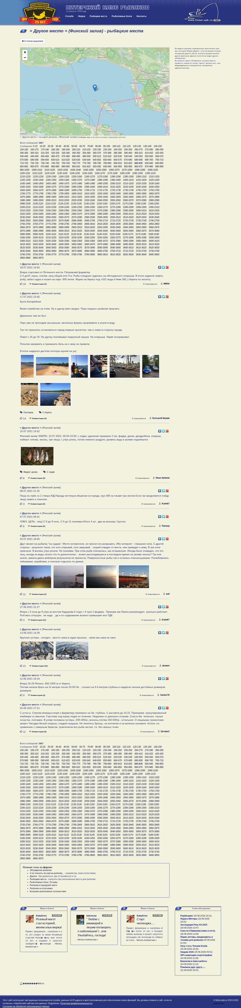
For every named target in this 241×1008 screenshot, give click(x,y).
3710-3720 (128, 251)
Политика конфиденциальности (76, 1003)
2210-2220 (38, 207)
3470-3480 (102, 244)
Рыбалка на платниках (41, 888)
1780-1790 (51, 193)
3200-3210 (38, 237)
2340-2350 (64, 210)
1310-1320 (154, 176)
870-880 (45, 166)
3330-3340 (64, 241)
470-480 (66, 156)
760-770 (76, 163)
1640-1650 (154, 186)
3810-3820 (115, 254)
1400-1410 (128, 180)
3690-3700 (102, 251)
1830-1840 (115, 193)
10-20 (42, 146)
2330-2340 (51, 210)
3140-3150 (102, 234)
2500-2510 (128, 214)
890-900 (66, 166)
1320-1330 (25, 180)
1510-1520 (128, 183)
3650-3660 (51, 251)
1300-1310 (141, 176)
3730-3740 (154, 251)
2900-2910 (76, 227)
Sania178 (165, 695)
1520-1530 (141, 183)
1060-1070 (114, 170)
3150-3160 (115, 234)
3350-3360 (89, 241)
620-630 (76, 159)
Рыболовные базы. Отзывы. (44, 882)
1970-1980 (154, 197)
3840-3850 (154, 254)
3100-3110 (51, 234)
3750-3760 (38, 254)
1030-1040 (75, 170)
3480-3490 (115, 244)
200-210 (76, 149)
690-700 (149, 159)
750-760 (66, 163)
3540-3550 (51, 247)
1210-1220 (25, 176)
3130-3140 (89, 234)
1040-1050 (88, 170)
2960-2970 (154, 227)
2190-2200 (153, 203)
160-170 (34, 149)
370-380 (107, 153)
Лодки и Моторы (188, 919)
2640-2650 (25, 220)
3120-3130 (76, 234)
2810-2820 (102, 224)
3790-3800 (89, 254)
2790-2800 (76, 224)
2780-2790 (64, 224)
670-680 (128, 159)
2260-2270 (102, 207)
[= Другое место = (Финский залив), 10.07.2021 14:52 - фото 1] (37, 457)
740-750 (55, 163)
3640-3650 (38, 251)
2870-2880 (38, 227)
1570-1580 (64, 186)
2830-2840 (128, 224)
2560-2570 (64, 217)
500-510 (97, 156)
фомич (166, 665)
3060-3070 (141, 230)
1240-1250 (64, 176)
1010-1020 (49, 170)
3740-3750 (25, 254)
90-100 (106, 146)
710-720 (24, 163)
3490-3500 (128, 244)
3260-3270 (115, 237)
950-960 (128, 166)
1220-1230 (38, 176)
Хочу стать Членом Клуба (193, 946)
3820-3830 (128, 254)
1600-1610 (102, 186)
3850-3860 (25, 258)
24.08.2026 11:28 (189, 958)
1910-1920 (76, 197)
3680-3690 (89, 251)
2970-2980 (25, 230)
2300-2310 (154, 207)
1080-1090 (140, 170)
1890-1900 (51, 197)
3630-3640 (25, 251)
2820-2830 (115, 224)
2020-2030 (76, 200)
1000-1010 (37, 170)
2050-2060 (115, 200)
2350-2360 (76, 210)
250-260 (128, 149)
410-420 (149, 153)
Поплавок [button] (28, 412)
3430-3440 (51, 244)
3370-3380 (115, 241)
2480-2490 (102, 214)
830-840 (149, 163)
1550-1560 (38, 186)
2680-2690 (76, 220)
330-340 (66, 153)
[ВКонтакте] (160, 266)
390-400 (128, 153)
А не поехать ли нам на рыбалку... (47, 873)
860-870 (34, 166)
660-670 (118, 159)
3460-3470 (89, 244)
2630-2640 (154, 217)
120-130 (137, 146)
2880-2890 (51, 227)
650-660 (107, 159)
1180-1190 (125, 173)
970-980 (149, 166)
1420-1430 (154, 180)
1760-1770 (25, 193)
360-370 (97, 153)
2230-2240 (64, 207)
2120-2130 (63, 203)
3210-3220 (51, 237)
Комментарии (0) (39, 418)
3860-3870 (38, 258)
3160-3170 (128, 234)
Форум (81, 16)
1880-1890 (38, 197)
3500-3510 (141, 244)
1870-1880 (25, 197)
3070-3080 (154, 230)
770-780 (86, 163)
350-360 (86, 153)
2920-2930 (102, 227)
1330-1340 (38, 180)
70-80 (90, 146)
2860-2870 (25, 227)
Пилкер (166, 526)
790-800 (107, 163)
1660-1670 (38, 190)
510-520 (107, 156)
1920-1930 (89, 197)
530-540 (128, 156)
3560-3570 (76, 247)
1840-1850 (128, 193)
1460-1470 (64, 183)
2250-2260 (89, 207)
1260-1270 (89, 176)
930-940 (107, 166)
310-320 (45, 153)
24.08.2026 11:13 (189, 964)
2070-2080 (141, 200)
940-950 (118, 166)
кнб (168, 594)
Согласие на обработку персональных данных (26, 1006)
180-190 (55, 149)
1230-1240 (51, 176)
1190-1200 (137, 173)
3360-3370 (102, 241)
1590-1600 (89, 186)
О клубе (69, 16)
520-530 (118, 156)
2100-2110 (38, 203)
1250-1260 (76, 176)
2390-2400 (128, 210)
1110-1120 (37, 173)
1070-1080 (127, 170)
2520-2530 (154, 214)
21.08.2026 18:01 (189, 970)
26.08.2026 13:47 (189, 928)
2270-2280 (115, 207)
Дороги (33, 876)
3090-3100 (38, 234)
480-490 (76, 156)
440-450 (34, 156)
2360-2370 (89, 210)
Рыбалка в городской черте (43, 885)
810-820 (128, 163)
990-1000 (24, 170)
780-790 (97, 163)
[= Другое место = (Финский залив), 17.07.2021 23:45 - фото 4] (99, 368)
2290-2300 (141, 207)
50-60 (74, 146)
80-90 (98, 146)
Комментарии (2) (39, 284)
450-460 (45, 156)
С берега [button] (47, 412)
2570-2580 (76, 217)
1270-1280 (102, 176)
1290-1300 (128, 176)
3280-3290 (141, 237)
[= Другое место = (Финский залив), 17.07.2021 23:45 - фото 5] (125, 368)
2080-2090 (154, 200)
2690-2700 (89, 220)
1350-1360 (64, 180)
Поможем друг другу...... (192, 967)
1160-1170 (100, 173)
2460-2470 (76, 214)
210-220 (86, 149)
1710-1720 (102, 190)
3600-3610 (128, 247)
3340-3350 (76, 241)
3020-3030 (89, 230)
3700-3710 (115, 251)
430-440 (24, 156)
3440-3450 (64, 244)
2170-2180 (128, 203)
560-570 (159, 156)
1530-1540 (154, 183)
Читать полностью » (87, 939)
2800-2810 (89, 224)
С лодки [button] (51, 472)
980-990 (159, 166)
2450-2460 (64, 214)
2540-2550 (38, 217)
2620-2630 (141, 217)
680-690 (138, 159)
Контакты (141, 16)
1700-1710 (89, 190)
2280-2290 (128, 207)
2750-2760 (25, 224)
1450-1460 (51, 183)
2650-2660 (38, 220)
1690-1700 (76, 190)
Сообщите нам (84, 137)
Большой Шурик (161, 418)
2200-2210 (25, 207)
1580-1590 (76, 186)
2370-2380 (102, 210)
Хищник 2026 (187, 952)
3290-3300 (154, 237)
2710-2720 (115, 220)
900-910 (76, 166)
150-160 (24, 149)
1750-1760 (154, 190)
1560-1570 (51, 186)
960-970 (138, 166)
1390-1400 (115, 180)
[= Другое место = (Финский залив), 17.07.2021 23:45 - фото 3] (79, 368)
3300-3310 (25, 241)
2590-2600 (102, 217)
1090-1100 (152, 170)
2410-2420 (154, 210)
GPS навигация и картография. (196, 955)
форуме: (48, 867)
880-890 (55, 166)
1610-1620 (115, 186)
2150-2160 (102, 203)
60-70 (82, 146)
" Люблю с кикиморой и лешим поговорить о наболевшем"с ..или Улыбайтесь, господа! (94, 927)
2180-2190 (140, 203)
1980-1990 (25, 200)
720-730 (34, 163)
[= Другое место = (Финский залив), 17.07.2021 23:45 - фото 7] (29, 396)
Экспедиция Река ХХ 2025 (193, 925)
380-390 (118, 153)
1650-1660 (25, 190)
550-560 (149, 156)
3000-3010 (64, 230)
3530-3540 (38, 247)
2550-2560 (51, 217)
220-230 (97, 149)
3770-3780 (64, 254)
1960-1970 (141, 197)
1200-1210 (150, 173)
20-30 (50, 146)
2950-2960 (141, 227)
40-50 (66, 146)
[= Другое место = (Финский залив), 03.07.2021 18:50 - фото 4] (134, 578)
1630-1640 (141, 186)
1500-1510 (115, 183)
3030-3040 (102, 230)
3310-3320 (38, 241)
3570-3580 (89, 247)
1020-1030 (62, 170)
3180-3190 (153, 234)
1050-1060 (101, 170)
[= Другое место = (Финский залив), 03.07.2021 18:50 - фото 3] (101, 578)
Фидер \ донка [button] (30, 472)
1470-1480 (76, 183)
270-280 (149, 149)
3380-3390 (128, 241)
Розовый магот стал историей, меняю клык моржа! (49, 923)
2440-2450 (51, 214)
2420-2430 (25, 214)
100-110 (116, 146)
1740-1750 (141, 190)
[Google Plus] (167, 266)
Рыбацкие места (98, 16)
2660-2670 (51, 220)
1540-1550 (25, 186)
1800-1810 (76, 193)
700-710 (159, 159)
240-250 (118, 149)
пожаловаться (151, 284)
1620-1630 (128, 186)
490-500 (86, 156)
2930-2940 (115, 227)
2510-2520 (141, 214)
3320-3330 (51, 241)
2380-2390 (115, 210)
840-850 (159, 163)
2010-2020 (64, 200)
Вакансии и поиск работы (193, 961)
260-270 (138, 149)
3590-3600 (115, 247)
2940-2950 (128, 227)
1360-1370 (76, 180)
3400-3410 (154, 241)
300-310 (34, 153)
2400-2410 (141, 210)
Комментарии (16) (40, 666)
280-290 (159, 149)
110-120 (127, 146)
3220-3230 (64, 237)
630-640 (86, 159)
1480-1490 (89, 183)
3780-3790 (76, 254)
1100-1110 (25, 173)
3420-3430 (38, 244)
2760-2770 (38, 224)
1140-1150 (75, 173)
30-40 (58, 146)
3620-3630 (154, 247)
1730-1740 (128, 190)
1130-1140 (62, 173)
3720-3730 (141, 251)
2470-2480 (89, 214)
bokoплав (91, 916)
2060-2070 (128, 200)
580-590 (34, 159)
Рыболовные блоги (122, 16)
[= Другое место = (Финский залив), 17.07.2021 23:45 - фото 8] (55, 396)
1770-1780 (38, 193)
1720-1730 (115, 190)
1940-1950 (115, 197)
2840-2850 (141, 224)
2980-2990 (38, 230)
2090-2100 (25, 203)
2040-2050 (102, 200)
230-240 (107, 149)
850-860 (24, 166)
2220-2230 (51, 207)
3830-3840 (141, 254)
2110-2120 (51, 203)
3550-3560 (64, 247)
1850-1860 (141, 193)
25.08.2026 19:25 (189, 949)
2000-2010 (51, 200)
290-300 (24, 153)
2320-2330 (38, 210)
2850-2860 (154, 224)
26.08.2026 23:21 (202, 916)
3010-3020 (76, 230)
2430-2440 (38, 214)
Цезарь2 (165, 731)
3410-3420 (25, 244)
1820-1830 (102, 193)
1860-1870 (154, 193)
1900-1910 (64, 197)
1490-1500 (102, 183)
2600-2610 (115, 217)
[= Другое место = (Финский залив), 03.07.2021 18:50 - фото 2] (69, 578)
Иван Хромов (163, 478)
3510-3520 (154, 244)
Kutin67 (166, 503)
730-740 (45, 163)
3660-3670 (64, 251)
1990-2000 (38, 200)
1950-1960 (128, 197)
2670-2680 (64, 220)
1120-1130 (50, 173)
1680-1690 (64, 190)
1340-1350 (51, 180)
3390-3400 (141, 241)
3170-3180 (140, 234)
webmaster (218, 1003)
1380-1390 (102, 180)
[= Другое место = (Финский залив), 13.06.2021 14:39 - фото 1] (37, 652)
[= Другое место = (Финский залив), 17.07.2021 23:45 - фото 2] (52, 368)
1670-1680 (51, 190)
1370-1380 (89, 180)
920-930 (97, 166)
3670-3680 (76, 251)
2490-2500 (115, 214)
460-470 (55, 156)
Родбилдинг (186, 916)
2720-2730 (128, 220)
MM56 (167, 283)
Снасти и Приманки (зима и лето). (197, 931)
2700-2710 (102, 220)
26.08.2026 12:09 (189, 934)
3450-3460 (76, 244)
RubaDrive (41, 916)
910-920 (86, 166)
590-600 (45, 159)
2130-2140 (76, 203)
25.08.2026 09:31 (203, 952)
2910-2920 (89, 227)
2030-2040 (89, 200)
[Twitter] (163, 266)
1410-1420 (141, 180)
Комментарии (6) (39, 732)
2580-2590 (89, 217)
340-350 (76, 153)
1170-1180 (112, 173)
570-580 (24, 159)
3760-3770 (51, 254)
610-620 (66, 159)
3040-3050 (115, 230)
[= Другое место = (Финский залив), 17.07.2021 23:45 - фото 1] (27, 368)
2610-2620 (128, 217)
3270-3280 (128, 237)
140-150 (158, 146)
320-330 (55, 153)
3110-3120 (63, 234)
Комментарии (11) (38, 620)
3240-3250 (89, 237)
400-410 (138, 153)
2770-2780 (51, 224)
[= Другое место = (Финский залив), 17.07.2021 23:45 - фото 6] (150, 368)
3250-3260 (102, 237)
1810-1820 (89, 193)
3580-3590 (102, 247)
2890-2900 (64, 227)
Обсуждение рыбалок (41, 870)
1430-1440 (25, 183)
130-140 (147, 146)
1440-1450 (38, 183)
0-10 (35, 146)
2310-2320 (25, 210)
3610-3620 (141, 247)
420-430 (159, 153)
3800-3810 (102, 254)
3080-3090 (25, 234)
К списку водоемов (34, 41)
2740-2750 (154, 220)
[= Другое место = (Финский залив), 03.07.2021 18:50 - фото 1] (36, 578)
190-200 (66, 149)
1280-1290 (115, 176)
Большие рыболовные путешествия (48, 891)
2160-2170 (115, 203)
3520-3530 (25, 247)
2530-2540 (25, 217)
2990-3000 (51, 230)
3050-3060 (128, 230)
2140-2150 (89, 203)
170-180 (45, 149)
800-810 (118, 163)
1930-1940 (102, 197)
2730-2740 (141, 220)
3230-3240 (76, 237)
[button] (95, 88)
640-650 (97, 159)
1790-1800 (64, 193)
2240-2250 (76, 207)
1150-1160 (87, 173)
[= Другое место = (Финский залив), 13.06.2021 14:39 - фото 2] (72, 652)
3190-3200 (25, 237)
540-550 (138, 156)
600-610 (55, 159)
